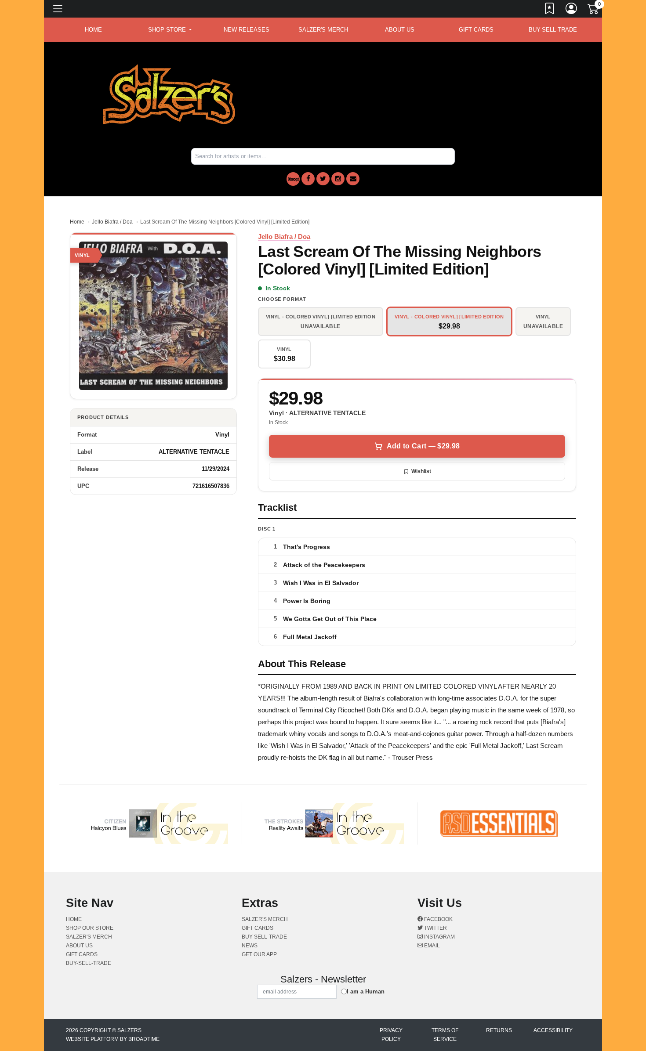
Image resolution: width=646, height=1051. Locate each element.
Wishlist (421, 471)
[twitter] (323, 178)
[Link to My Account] (572, 10)
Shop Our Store (89, 928)
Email (431, 946)
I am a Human (366, 991)
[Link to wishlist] (550, 10)
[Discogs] (293, 179)
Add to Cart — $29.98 (423, 446)
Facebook (438, 919)
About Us (399, 29)
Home (77, 222)
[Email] (352, 178)
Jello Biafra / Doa (112, 222)
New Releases (246, 29)
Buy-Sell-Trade (553, 29)
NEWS (250, 946)
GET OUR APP (259, 954)
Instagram (439, 937)
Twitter (435, 928)
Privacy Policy (391, 1034)
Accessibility (553, 1030)
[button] (170, 30)
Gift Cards (476, 29)
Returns (499, 1030)
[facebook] (308, 178)
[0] (593, 10)
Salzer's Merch (323, 29)
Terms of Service (445, 1034)
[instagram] (337, 178)
